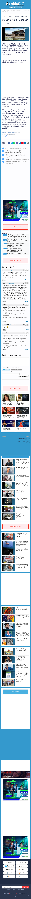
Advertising (21, 889)
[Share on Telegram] (20, 143)
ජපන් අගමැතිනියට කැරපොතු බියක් (16, 254)
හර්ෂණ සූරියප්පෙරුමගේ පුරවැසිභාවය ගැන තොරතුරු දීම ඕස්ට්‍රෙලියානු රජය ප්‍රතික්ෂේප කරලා (17, 236)
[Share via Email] (28, 143)
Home (3, 10)
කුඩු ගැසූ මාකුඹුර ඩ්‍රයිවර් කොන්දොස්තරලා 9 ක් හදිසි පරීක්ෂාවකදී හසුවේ (14, 250)
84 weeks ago (9, 270)
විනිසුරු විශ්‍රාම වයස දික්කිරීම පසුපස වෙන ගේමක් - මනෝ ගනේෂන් (22, 666)
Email (12, 372)
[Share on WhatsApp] (14, 143)
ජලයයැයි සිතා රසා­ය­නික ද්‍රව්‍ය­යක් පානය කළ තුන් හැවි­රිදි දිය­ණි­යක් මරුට (22, 566)
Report (27, 280)
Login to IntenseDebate (6, 369)
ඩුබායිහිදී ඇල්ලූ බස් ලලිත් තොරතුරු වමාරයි (16, 148)
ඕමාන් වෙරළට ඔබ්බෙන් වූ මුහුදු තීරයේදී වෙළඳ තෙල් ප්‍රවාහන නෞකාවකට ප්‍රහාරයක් (22, 543)
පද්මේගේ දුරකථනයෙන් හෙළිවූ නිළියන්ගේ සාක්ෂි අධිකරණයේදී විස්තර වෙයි (16, 151)
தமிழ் (20, 7)
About (13, 889)
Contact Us (12, 890)
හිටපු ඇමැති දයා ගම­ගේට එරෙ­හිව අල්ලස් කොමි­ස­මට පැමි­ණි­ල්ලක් (22, 625)
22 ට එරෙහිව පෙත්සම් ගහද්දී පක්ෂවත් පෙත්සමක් (22, 499)
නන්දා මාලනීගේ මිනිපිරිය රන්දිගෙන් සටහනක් (17, 159)
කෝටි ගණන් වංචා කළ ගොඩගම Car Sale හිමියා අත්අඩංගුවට (22, 535)
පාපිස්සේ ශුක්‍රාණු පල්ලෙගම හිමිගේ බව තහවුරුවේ (15, 155)
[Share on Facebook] (9, 143)
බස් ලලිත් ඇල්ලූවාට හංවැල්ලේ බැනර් (20, 557)
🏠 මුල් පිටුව (9, 862)
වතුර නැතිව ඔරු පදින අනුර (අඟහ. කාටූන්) (21, 649)
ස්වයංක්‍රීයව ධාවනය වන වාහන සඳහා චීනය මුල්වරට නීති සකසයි (21, 515)
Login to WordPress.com (16, 369)
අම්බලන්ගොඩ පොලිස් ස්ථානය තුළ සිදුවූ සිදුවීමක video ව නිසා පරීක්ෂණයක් (16, 245)
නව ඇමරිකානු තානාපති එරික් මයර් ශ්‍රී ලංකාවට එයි (22, 616)
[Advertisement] (15, 79)
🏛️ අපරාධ (9, 873)
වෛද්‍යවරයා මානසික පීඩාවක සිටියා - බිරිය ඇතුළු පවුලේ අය (16, 162)
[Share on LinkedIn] (25, 143)
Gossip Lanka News (14, 893)
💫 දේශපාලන (22, 862)
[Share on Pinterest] (22, 143)
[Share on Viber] (17, 143)
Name (4, 372)
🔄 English (22, 876)
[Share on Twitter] (12, 143)
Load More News (15, 691)
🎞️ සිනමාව (22, 869)
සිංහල (11, 7)
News (8, 10)
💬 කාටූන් (22, 866)
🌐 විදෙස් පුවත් (9, 866)
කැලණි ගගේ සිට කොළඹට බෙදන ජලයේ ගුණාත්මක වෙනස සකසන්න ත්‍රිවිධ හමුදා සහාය (22, 674)
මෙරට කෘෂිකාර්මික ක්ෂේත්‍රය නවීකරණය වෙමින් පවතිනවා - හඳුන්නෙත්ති (21, 659)
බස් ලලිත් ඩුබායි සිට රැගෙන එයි (21, 680)
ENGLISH (16, 7)
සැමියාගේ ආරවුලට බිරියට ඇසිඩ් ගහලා (22, 549)
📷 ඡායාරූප (9, 869)
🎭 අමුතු (9, 876)
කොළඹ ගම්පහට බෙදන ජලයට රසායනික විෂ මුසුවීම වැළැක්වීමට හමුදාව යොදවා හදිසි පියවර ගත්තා (22, 633)
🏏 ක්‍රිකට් (21, 873)
